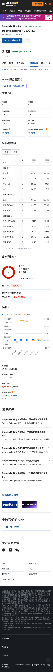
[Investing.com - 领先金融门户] (12, 4)
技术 (43, 63)
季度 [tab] (15, 152)
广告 (30, 569)
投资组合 (5, 574)
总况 (4, 63)
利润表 (13, 70)
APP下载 (5, 569)
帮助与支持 (33, 574)
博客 (4, 563)
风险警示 (5, 655)
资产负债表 (23, 70)
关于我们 (32, 563)
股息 (46, 70)
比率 (40, 70)
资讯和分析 (21, 63)
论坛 (50, 63)
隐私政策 (5, 647)
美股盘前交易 (40, 11)
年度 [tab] (6, 152)
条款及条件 (6, 639)
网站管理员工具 (8, 579)
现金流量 (33, 70)
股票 (5, 11)
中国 (20, 11)
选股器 (12, 11)
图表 (11, 63)
